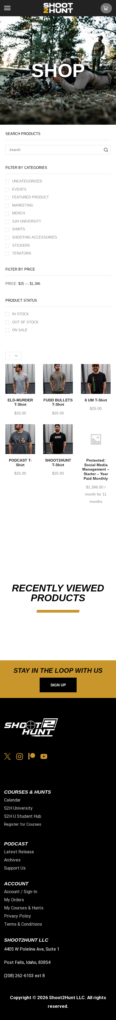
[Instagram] (19, 756)
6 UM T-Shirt (96, 400)
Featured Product (30, 197)
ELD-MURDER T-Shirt (20, 402)
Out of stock (25, 322)
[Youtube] (43, 756)
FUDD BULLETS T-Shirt (58, 402)
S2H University (26, 221)
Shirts (18, 229)
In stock (20, 314)
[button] (7, 8)
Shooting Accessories (34, 237)
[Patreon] (31, 756)
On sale (20, 330)
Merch (18, 213)
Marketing (22, 205)
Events (19, 189)
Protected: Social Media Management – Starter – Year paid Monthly (95, 469)
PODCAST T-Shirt (20, 462)
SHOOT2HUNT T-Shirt (58, 462)
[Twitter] (7, 756)
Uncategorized (27, 181)
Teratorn (21, 253)
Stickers (21, 245)
